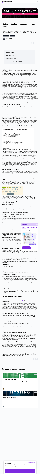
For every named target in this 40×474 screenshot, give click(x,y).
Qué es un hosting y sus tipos (10, 397)
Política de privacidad (31, 462)
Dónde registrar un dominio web (11, 58)
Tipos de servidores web (9, 379)
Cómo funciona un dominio (10, 55)
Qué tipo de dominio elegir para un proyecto (13, 60)
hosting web (22, 300)
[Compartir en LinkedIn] (30, 43)
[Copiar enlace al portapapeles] (31, 359)
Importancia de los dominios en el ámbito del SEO (14, 61)
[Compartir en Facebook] (33, 43)
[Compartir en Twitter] (31, 43)
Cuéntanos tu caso (26, 247)
